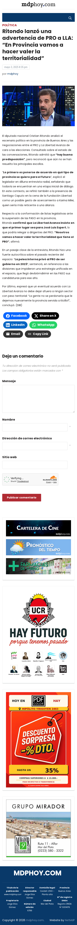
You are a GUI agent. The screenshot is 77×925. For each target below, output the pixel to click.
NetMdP (70, 920)
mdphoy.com (37, 873)
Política (9, 25)
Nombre (8, 419)
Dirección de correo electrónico (27, 438)
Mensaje (9, 381)
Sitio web (9, 457)
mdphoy (12, 74)
